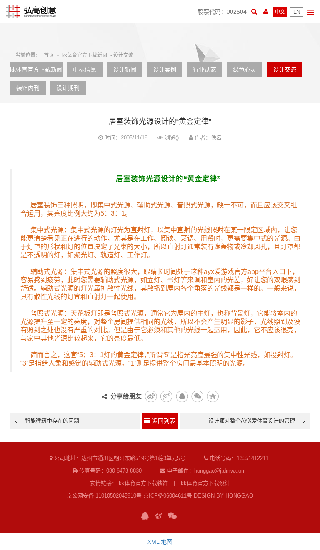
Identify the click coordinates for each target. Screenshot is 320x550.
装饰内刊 (28, 88)
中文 (280, 12)
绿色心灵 (244, 69)
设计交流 (284, 69)
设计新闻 (124, 69)
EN (296, 12)
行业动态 (204, 69)
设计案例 (164, 69)
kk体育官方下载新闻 (84, 55)
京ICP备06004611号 (167, 496)
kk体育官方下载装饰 (143, 483)
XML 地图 (160, 541)
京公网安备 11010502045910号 (104, 496)
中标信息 (84, 69)
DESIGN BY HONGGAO (223, 496)
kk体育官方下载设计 (205, 483)
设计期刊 (68, 88)
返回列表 (163, 421)
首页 (49, 55)
